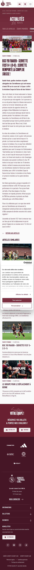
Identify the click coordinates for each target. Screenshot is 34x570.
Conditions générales (22, 559)
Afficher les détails (22, 294)
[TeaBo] (23, 455)
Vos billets (19, 4)
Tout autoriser (17, 300)
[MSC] (10, 455)
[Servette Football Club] (17, 480)
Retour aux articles (12, 233)
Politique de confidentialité (17, 562)
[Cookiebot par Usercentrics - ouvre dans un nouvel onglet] (24, 263)
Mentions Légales (11, 559)
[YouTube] (14, 545)
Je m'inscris (10, 537)
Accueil (4, 11)
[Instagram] (20, 545)
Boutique (25, 4)
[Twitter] (26, 545)
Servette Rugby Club (25, 556)
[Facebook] (8, 545)
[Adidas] (23, 446)
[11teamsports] (10, 446)
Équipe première (22, 29)
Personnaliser (15, 306)
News (7, 11)
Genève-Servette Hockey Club (10, 556)
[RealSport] (17, 464)
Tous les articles (8, 29)
